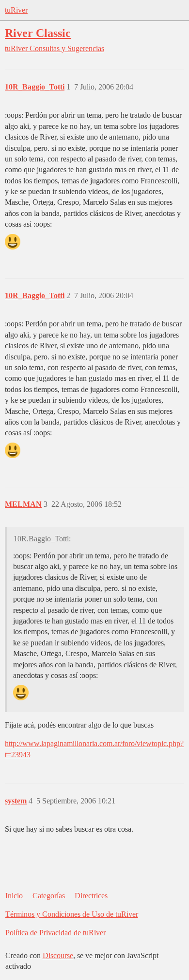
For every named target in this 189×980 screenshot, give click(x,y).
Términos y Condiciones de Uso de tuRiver (71, 914)
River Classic (38, 32)
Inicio (14, 895)
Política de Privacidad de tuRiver (55, 932)
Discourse (58, 955)
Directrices (91, 895)
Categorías (48, 895)
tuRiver (16, 10)
